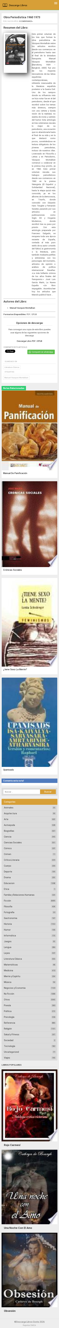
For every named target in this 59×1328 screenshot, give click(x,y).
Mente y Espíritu (12, 976)
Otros (7, 999)
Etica (6, 889)
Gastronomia (10, 918)
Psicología (9, 1017)
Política (7, 1011)
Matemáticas (11, 964)
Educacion (9, 883)
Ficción (7, 900)
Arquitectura (10, 813)
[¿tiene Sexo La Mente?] (29, 622)
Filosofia (8, 906)
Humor (7, 930)
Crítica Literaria (11, 860)
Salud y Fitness (11, 1034)
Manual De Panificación (15, 473)
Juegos (7, 941)
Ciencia (7, 836)
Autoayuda (9, 825)
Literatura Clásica (11, 367)
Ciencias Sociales (13, 842)
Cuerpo (7, 866)
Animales (8, 807)
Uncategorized (11, 1052)
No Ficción (9, 994)
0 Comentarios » (26, 21)
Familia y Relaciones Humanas (19, 895)
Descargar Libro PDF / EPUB (29, 341)
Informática (10, 935)
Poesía (7, 1005)
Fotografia (9, 912)
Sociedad (8, 1040)
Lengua (7, 947)
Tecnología (9, 1046)
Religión (8, 1028)
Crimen (7, 854)
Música (7, 982)
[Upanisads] (29, 722)
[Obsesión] (29, 1308)
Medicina (8, 970)
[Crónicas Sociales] (29, 524)
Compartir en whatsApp (42, 352)
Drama (7, 877)
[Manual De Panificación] (29, 430)
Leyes (7, 953)
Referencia (9, 1023)
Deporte (8, 871)
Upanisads (8, 769)
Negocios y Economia (14, 988)
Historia (8, 924)
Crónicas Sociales (12, 569)
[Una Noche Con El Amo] (29, 1225)
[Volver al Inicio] (16, 5)
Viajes (7, 1057)
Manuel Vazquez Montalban (22, 308)
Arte (6, 819)
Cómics (8, 848)
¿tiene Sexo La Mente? (15, 669)
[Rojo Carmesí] (29, 1142)
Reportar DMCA (29, 1325)
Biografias (9, 831)
